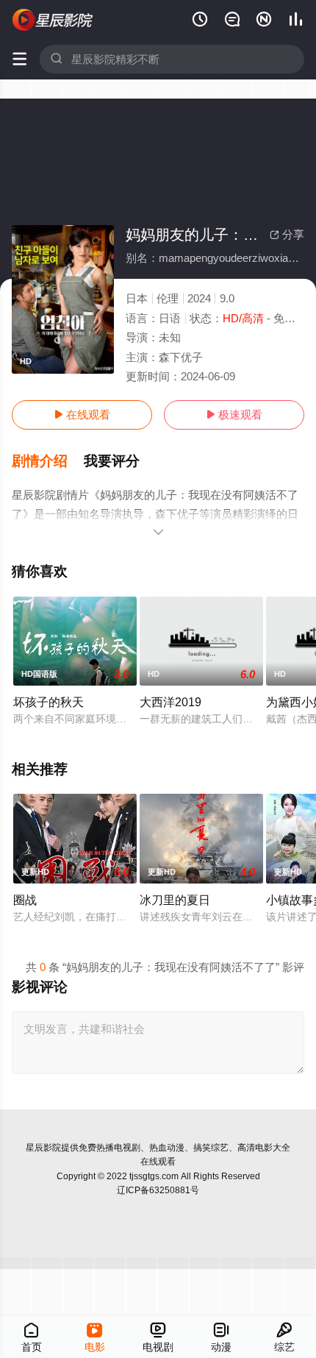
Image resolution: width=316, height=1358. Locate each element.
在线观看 (82, 414)
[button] (48, 461)
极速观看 (234, 414)
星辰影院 (43, 1147)
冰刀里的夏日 (175, 899)
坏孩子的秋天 (48, 701)
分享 (287, 234)
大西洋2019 (170, 701)
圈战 (25, 899)
